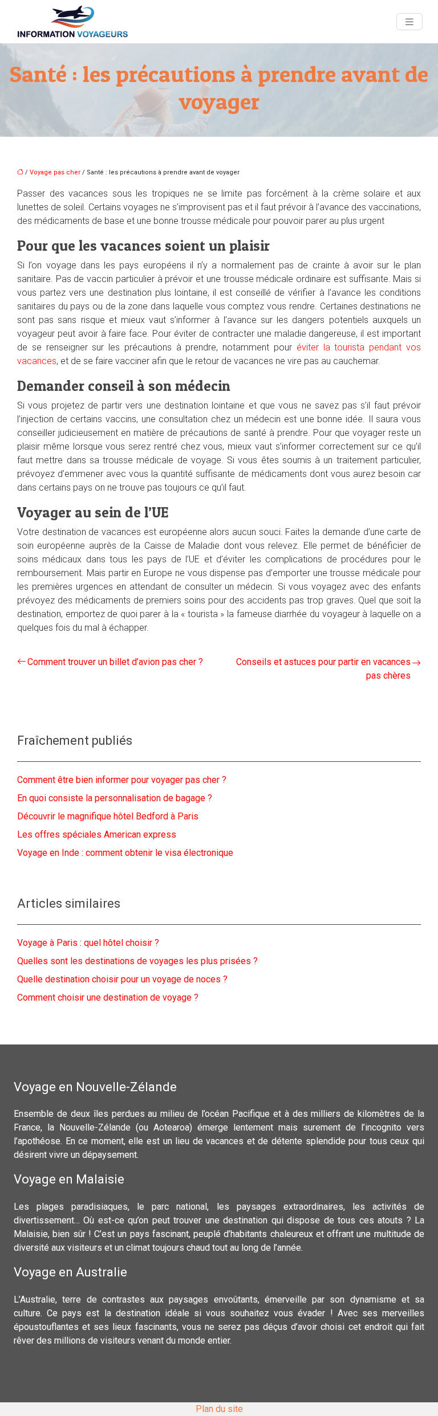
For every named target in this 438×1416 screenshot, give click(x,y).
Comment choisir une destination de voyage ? (107, 997)
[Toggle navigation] (409, 22)
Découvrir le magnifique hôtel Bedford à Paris (107, 816)
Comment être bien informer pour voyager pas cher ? (121, 779)
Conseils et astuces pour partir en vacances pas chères (323, 668)
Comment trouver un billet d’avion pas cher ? (115, 661)
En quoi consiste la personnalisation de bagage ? (114, 798)
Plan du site (219, 1408)
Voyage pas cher (55, 172)
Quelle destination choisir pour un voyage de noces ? (122, 979)
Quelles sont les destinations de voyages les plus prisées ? (137, 961)
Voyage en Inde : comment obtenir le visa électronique (125, 852)
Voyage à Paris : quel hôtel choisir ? (88, 942)
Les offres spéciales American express (96, 834)
